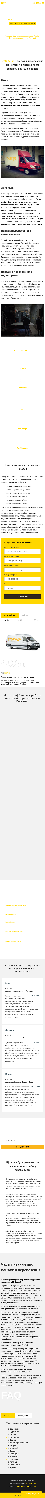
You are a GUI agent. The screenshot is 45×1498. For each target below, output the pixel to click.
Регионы (7, 1416)
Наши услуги (23, 1416)
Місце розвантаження (12, 565)
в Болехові (13, 1429)
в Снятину (13, 1459)
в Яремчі (12, 1467)
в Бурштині (13, 1432)
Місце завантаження (11, 556)
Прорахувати (22, 597)
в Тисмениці (14, 1465)
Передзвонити (22, 1147)
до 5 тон (7, 620)
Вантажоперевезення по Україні (26, 36)
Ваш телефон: (7, 1136)
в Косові (12, 1451)
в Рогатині (13, 1456)
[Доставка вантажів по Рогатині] (22, 804)
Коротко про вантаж (11, 547)
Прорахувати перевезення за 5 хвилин (22, 23)
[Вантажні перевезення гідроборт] (22, 747)
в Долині (12, 1440)
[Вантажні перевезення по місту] (22, 862)
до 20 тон (35, 620)
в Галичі (12, 1434)
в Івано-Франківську (18, 1443)
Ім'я (5, 584)
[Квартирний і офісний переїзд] (22, 833)
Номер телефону (10, 575)
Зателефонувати (31, 1493)
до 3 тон (25, 615)
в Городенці (13, 1437)
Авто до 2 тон (9, 615)
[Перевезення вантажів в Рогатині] (22, 718)
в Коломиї (13, 1448)
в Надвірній (13, 1454)
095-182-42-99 (38, 3)
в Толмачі (12, 1462)
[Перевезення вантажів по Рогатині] (22, 776)
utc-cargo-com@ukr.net (26, 1486)
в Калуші (12, 1445)
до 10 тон (21, 620)
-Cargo (8, 3)
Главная (8, 36)
